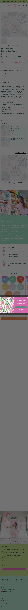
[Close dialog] (27, 297)
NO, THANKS (21, 309)
